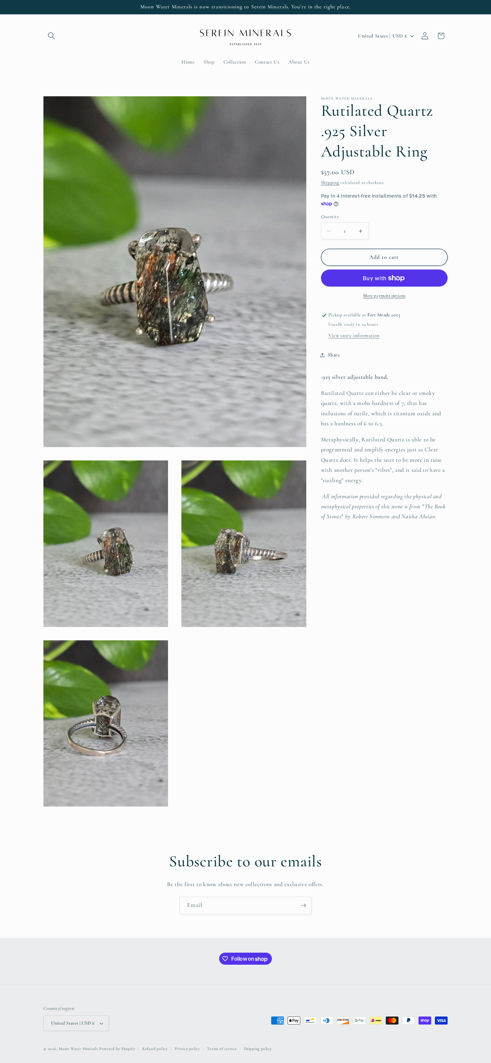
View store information (354, 335)
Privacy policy (187, 1048)
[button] (51, 36)
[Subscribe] (303, 905)
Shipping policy (258, 1048)
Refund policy (155, 1048)
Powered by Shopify (117, 1048)
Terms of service (221, 1048)
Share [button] (334, 355)
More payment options (384, 295)
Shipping (330, 183)
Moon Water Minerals (78, 1048)
